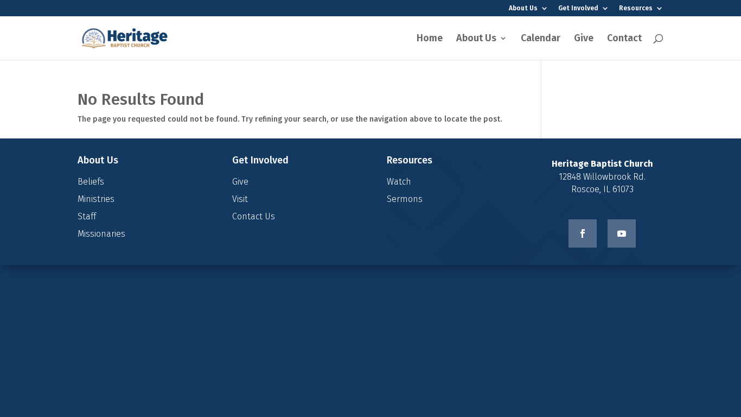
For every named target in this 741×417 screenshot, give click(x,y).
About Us (523, 8)
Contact (624, 39)
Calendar (540, 39)
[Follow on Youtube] (622, 233)
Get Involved (578, 8)
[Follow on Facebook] (582, 233)
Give (583, 39)
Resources (636, 8)
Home (430, 39)
